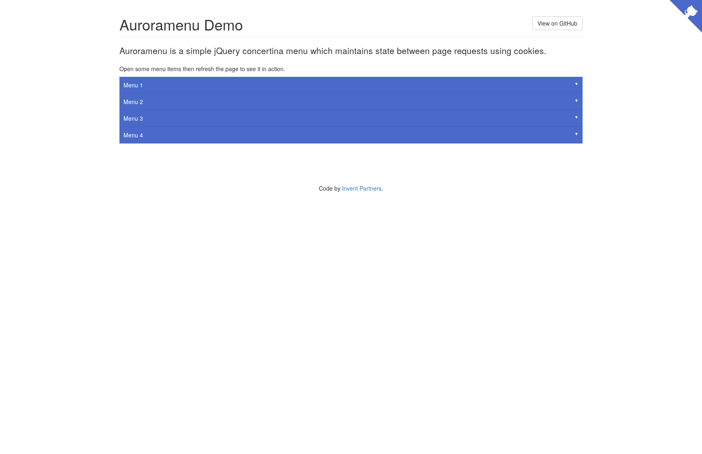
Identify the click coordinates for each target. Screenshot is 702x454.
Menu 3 (133, 118)
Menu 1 (133, 85)
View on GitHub (557, 23)
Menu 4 (133, 135)
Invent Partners (361, 188)
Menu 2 (133, 102)
